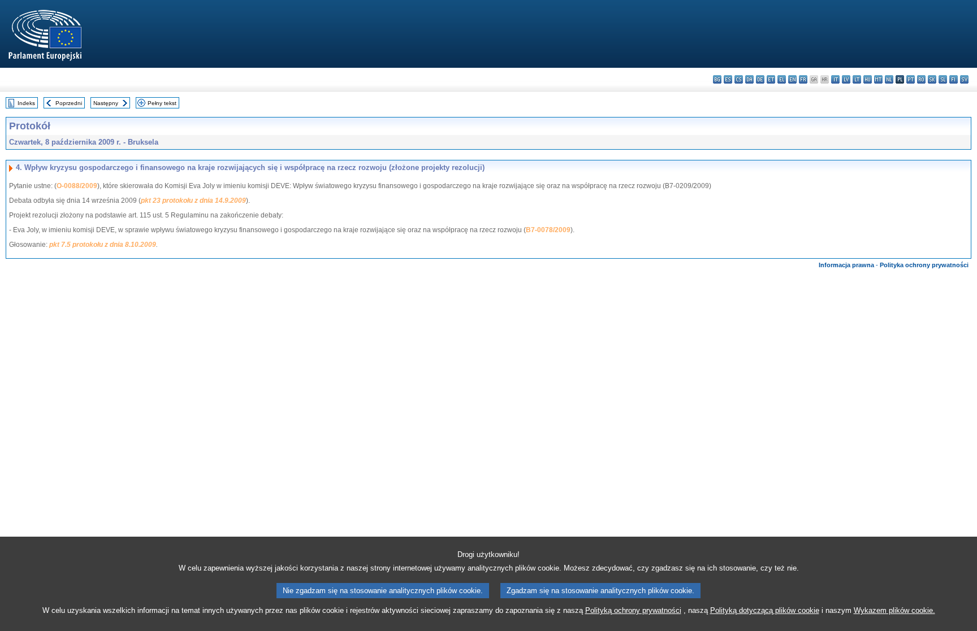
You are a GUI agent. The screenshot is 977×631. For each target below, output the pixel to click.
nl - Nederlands (889, 79)
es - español (728, 79)
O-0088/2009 (77, 186)
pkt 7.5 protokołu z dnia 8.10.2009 (102, 245)
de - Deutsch (760, 79)
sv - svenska (964, 79)
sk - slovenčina (932, 79)
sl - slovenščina (943, 79)
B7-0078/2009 (548, 230)
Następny (105, 103)
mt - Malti (878, 79)
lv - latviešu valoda (846, 79)
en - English (792, 79)
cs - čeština (738, 79)
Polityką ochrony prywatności (633, 610)
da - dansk (749, 79)
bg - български (717, 79)
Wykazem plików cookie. (894, 610)
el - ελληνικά (781, 79)
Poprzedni (68, 103)
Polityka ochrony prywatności (924, 265)
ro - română (921, 79)
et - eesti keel (771, 79)
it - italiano (835, 79)
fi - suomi (953, 79)
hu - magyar (867, 79)
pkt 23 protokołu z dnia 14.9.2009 (193, 200)
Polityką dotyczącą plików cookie (764, 610)
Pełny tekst (162, 103)
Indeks (26, 103)
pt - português (910, 79)
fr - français (803, 79)
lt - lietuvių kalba (857, 79)
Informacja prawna (846, 265)
